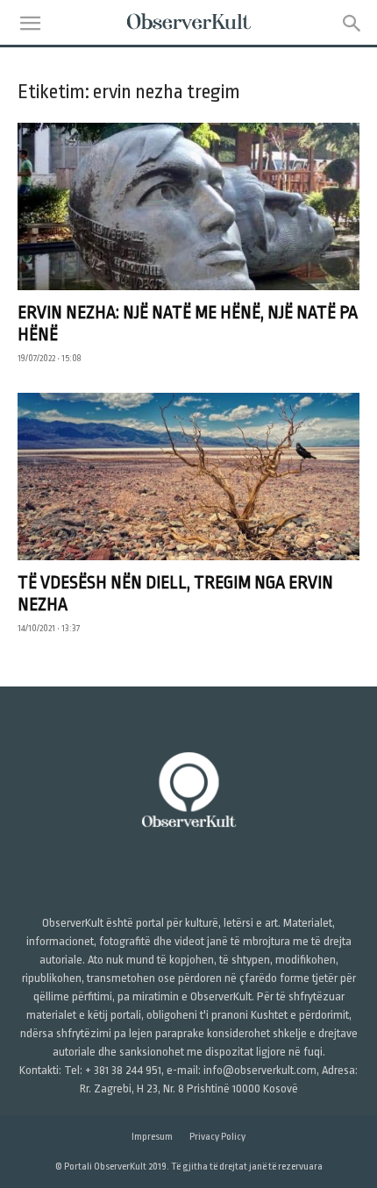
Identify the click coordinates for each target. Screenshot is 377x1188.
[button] (30, 23)
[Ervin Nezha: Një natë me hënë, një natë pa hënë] (188, 206)
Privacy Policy (217, 1136)
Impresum (152, 1136)
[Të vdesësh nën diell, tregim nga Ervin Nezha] (188, 476)
